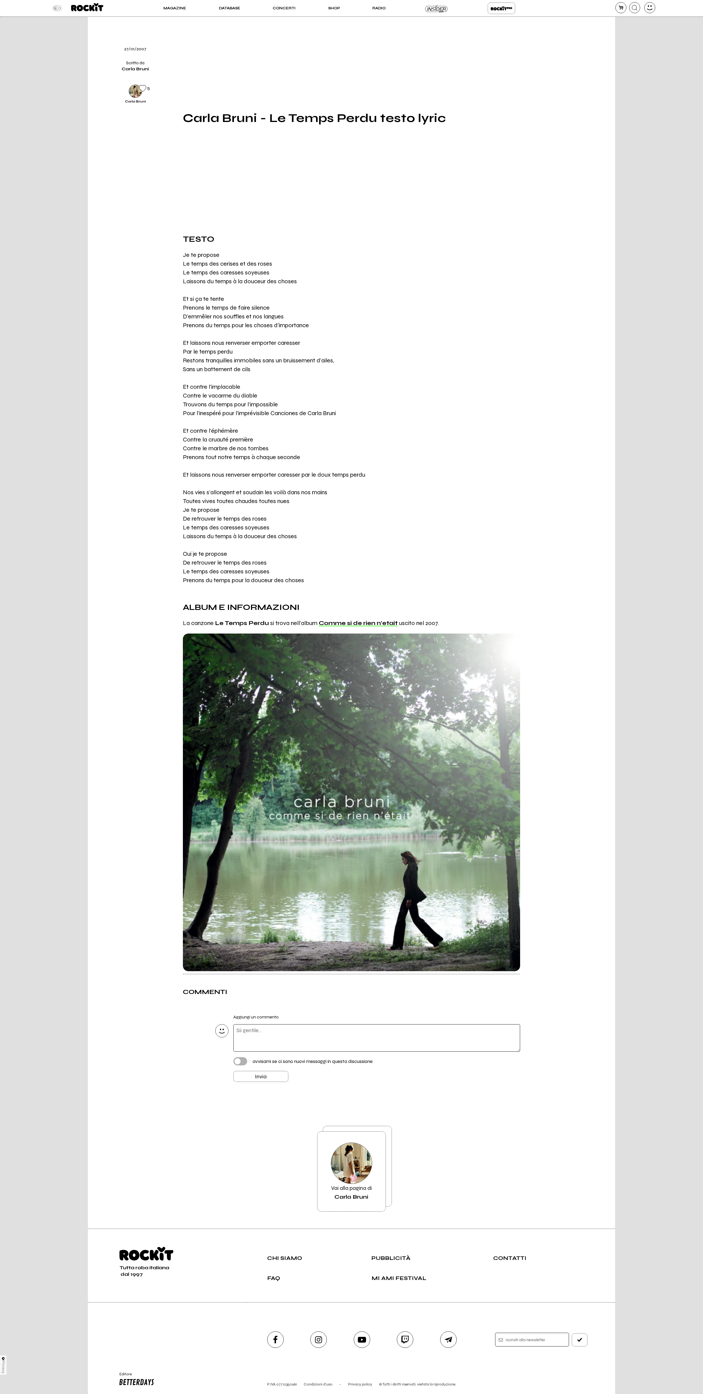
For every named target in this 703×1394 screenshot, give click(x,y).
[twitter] (533, 34)
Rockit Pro (501, 8)
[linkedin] (533, 71)
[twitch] (405, 1339)
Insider (436, 8)
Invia (261, 1076)
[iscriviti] (580, 1339)
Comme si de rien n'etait (358, 623)
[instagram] (318, 1339)
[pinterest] (533, 90)
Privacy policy (360, 1384)
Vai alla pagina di (351, 1192)
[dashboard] (649, 7)
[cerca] (634, 7)
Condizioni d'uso (318, 1384)
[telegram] (448, 1339)
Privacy (3, 1366)
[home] (87, 8)
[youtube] (362, 1339)
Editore (123, 1376)
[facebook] (533, 53)
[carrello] (620, 7)
